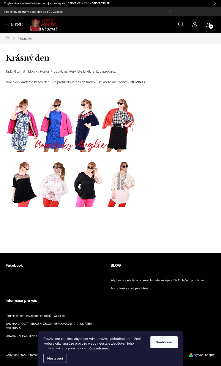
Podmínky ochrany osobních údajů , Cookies (33, 12)
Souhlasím (164, 342)
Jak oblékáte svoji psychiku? (129, 288)
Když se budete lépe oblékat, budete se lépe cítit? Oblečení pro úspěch (158, 280)
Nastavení (55, 358)
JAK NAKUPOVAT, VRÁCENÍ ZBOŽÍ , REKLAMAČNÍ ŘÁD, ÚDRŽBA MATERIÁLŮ (49, 325)
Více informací (99, 348)
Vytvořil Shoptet (204, 355)
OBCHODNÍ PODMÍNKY (21, 336)
